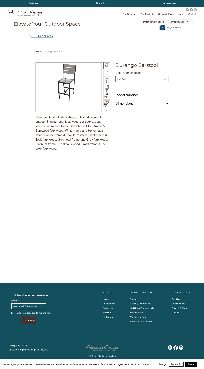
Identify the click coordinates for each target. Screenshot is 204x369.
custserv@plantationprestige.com (29, 349)
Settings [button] (162, 364)
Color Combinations (129, 73)
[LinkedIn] (187, 9)
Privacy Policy (136, 312)
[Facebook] (191, 9)
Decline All (176, 364)
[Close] (200, 364)
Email (15, 300)
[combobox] (141, 79)
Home (39, 51)
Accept (191, 364)
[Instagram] (195, 9)
